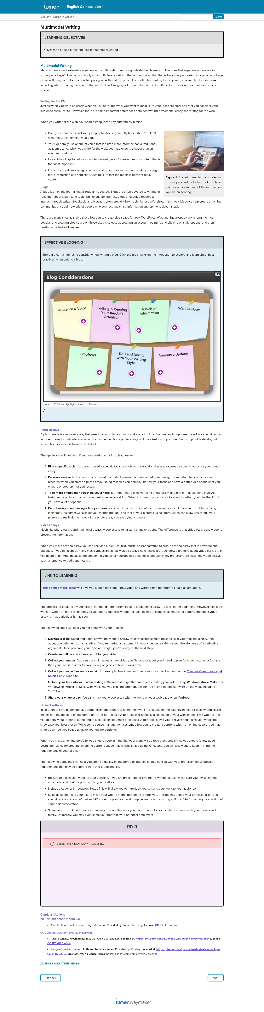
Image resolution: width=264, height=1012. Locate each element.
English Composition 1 (85, 6)
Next (215, 977)
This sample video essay (60, 588)
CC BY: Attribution (166, 925)
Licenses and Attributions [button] (60, 963)
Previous (51, 977)
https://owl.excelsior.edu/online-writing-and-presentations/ (172, 938)
